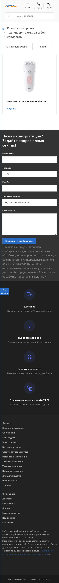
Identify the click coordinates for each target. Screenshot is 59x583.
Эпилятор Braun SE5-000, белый (26, 101)
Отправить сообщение (19, 240)
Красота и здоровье (20, 28)
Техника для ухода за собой (26, 32)
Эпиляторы (14, 36)
